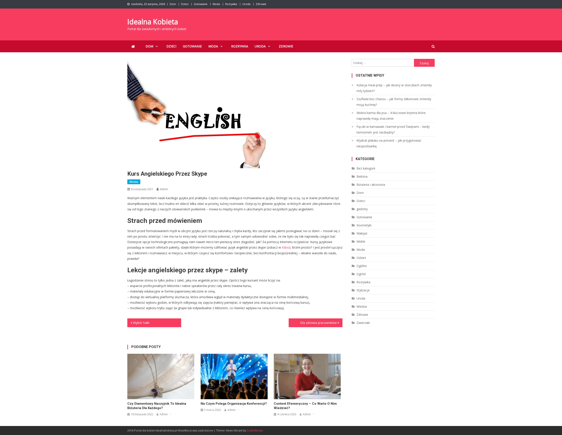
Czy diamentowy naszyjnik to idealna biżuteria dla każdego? (156, 406)
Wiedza (134, 181)
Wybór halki (141, 323)
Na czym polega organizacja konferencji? (234, 404)
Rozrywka (231, 4)
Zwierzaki (363, 323)
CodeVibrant (255, 430)
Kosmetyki (364, 225)
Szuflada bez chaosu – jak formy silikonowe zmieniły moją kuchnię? (394, 102)
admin (164, 189)
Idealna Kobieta (152, 21)
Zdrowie (261, 4)
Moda (216, 4)
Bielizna (362, 176)
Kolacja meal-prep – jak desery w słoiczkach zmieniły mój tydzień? (394, 88)
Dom (173, 4)
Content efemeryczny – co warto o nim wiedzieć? (305, 406)
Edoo (285, 247)
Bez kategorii (366, 168)
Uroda (246, 4)
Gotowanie (200, 4)
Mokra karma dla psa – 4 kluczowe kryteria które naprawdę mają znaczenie (391, 116)
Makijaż (362, 233)
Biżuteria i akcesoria (371, 184)
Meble (361, 241)
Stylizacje (363, 290)
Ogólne (362, 266)
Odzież (361, 258)
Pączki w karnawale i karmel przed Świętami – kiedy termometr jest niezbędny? (393, 129)
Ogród (361, 274)
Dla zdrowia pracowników (318, 323)
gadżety (362, 209)
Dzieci (185, 4)
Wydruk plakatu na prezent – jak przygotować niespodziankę (389, 143)
